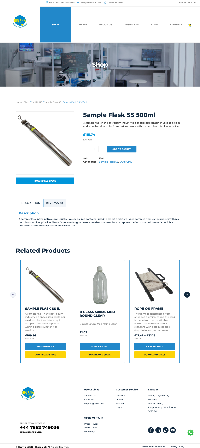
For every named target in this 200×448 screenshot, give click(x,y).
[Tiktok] (166, 430)
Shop (26, 102)
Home (83, 24)
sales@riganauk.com (31, 432)
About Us (105, 24)
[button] (45, 181)
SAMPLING (36, 102)
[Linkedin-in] (158, 430)
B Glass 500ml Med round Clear (97, 314)
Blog (154, 24)
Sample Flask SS (52, 102)
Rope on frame (148, 309)
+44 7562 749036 (39, 427)
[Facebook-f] (151, 430)
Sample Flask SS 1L (42, 309)
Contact (176, 24)
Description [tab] (30, 203)
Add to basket (121, 149)
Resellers (131, 24)
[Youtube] (173, 430)
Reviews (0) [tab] (54, 203)
